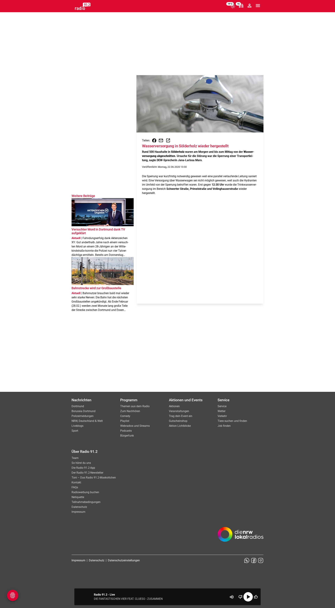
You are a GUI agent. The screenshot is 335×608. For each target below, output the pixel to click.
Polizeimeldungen (83, 416)
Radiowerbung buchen (85, 492)
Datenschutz (79, 507)
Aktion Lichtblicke (180, 425)
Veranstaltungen (179, 411)
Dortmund (78, 406)
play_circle (248, 596)
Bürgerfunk (127, 435)
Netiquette (78, 497)
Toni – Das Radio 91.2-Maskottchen (94, 477)
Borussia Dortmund (83, 411)
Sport (75, 430)
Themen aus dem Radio (135, 406)
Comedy (125, 416)
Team (75, 458)
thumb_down (240, 597)
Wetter (221, 411)
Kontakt (76, 482)
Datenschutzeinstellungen (124, 560)
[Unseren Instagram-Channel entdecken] (260, 560)
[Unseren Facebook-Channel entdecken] (253, 560)
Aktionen (174, 406)
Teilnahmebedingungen (86, 502)
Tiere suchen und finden (232, 421)
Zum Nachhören (130, 411)
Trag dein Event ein (180, 416)
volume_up (231, 597)
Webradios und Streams (135, 425)
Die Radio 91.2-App (83, 467)
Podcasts (126, 430)
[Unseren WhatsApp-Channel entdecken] (247, 560)
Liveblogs (77, 425)
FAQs (75, 487)
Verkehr (222, 416)
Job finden (224, 425)
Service (222, 406)
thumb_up (256, 597)
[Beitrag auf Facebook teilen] (154, 140)
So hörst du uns (81, 463)
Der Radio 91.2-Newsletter (87, 472)
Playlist (124, 421)
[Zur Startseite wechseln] (82, 6)
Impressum (78, 511)
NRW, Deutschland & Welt (87, 421)
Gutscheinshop (178, 421)
